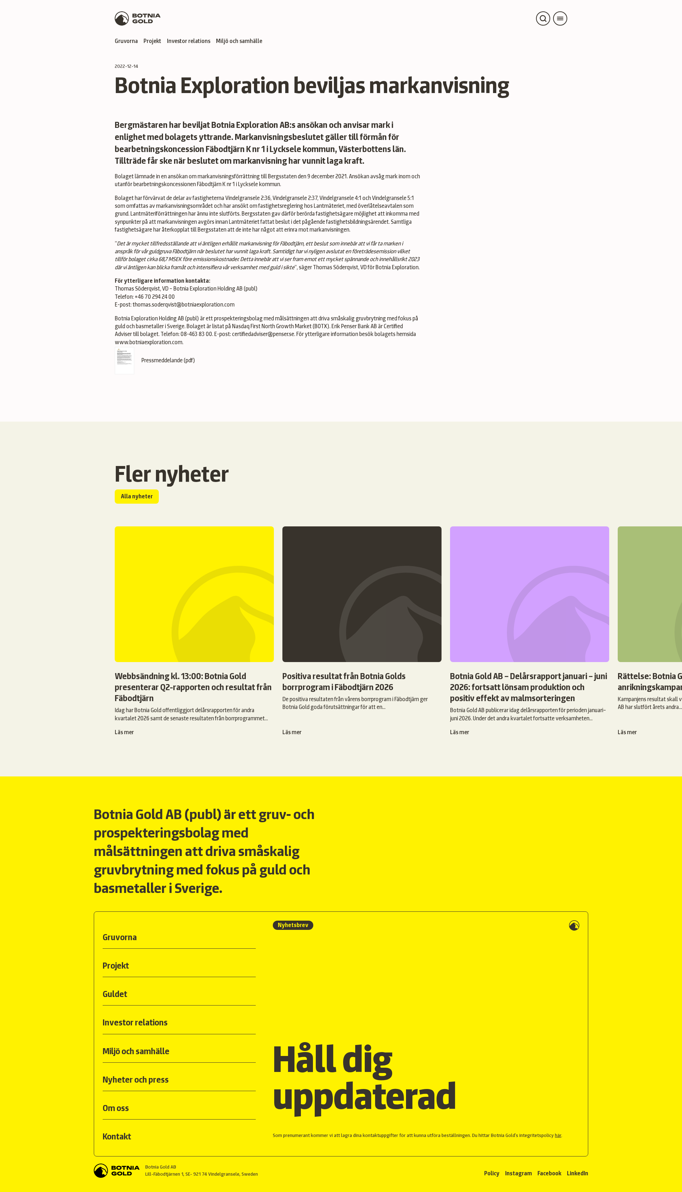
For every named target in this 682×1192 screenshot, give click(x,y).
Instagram (518, 1173)
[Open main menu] (560, 18)
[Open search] (543, 18)
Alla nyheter (137, 496)
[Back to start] (117, 1171)
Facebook (549, 1173)
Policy (491, 1173)
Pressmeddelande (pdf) (168, 360)
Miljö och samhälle (239, 41)
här (558, 1135)
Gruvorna (126, 41)
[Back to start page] (138, 18)
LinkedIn (577, 1173)
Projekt (152, 41)
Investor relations (188, 41)
